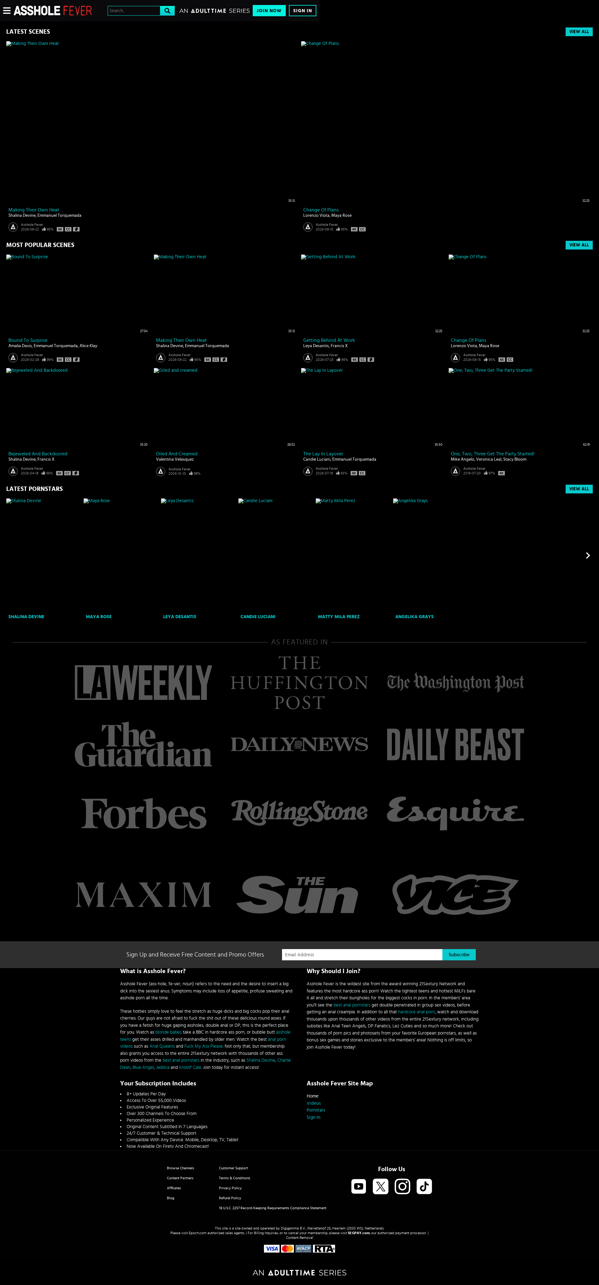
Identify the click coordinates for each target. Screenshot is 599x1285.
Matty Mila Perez (339, 616)
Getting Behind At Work (329, 340)
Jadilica (162, 1067)
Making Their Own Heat (33, 209)
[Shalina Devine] (44, 555)
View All (579, 32)
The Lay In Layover (323, 453)
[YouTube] (359, 1187)
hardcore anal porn (416, 1012)
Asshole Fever (32, 224)
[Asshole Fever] (53, 10)
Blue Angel (143, 1067)
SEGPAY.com (359, 1233)
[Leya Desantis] (199, 555)
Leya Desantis (316, 346)
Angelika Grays (414, 616)
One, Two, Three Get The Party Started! (492, 453)
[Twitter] (380, 1187)
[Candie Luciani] (276, 555)
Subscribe (459, 954)
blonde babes (168, 1032)
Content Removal (299, 1237)
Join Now (269, 10)
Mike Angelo (462, 459)
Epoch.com (198, 1233)
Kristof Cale (190, 1067)
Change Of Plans (321, 209)
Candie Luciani (316, 459)
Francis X (339, 346)
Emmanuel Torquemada (59, 215)
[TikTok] (424, 1187)
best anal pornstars (181, 1060)
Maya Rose (341, 215)
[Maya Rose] (121, 555)
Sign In (302, 10)
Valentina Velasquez (175, 459)
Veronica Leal (488, 459)
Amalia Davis (20, 346)
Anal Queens (162, 1046)
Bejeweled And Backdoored (37, 453)
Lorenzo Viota (316, 215)
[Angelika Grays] (431, 555)
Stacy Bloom (514, 459)
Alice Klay (88, 346)
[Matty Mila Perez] (354, 555)
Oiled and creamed (176, 453)
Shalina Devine (22, 215)
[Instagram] (402, 1187)
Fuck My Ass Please (203, 1046)
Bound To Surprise (27, 340)
